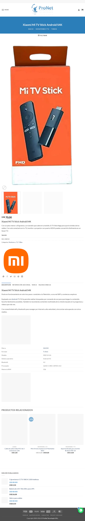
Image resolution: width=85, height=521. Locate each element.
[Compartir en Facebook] (7, 276)
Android (15, 299)
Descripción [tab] (6, 285)
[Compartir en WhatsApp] (3, 276)
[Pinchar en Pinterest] (18, 276)
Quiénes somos (34, 515)
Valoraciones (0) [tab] (44, 285)
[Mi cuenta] (79, 10)
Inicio (30, 29)
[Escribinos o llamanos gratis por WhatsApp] (81, 510)
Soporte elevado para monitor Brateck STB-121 (70, 449)
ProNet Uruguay (56, 515)
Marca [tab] (34, 285)
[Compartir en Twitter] (11, 276)
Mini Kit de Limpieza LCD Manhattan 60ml (42, 449)
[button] (5, 9)
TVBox (54, 29)
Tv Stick (45, 352)
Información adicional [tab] (21, 285)
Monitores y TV (42, 29)
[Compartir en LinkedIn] (22, 276)
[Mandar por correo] (14, 276)
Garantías (45, 515)
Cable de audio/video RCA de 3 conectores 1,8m (14, 449)
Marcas (25, 515)
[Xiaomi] (16, 261)
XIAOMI (46, 348)
